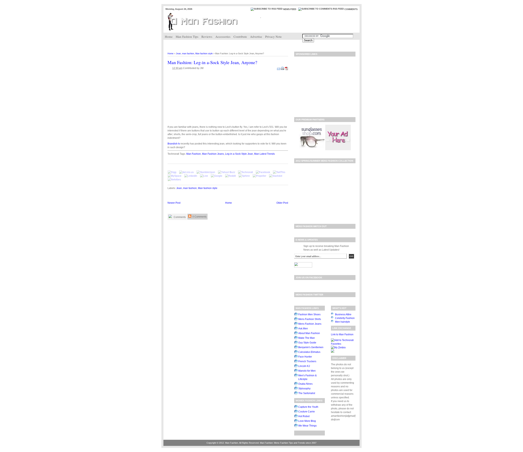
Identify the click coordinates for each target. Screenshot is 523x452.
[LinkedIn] (190, 175)
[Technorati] (245, 172)
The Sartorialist (306, 393)
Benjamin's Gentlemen (310, 347)
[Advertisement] (237, 44)
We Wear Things (307, 425)
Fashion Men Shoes (309, 314)
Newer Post (174, 202)
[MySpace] (174, 175)
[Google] (216, 175)
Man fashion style (204, 53)
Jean (178, 53)
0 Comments (199, 216)
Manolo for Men (307, 370)
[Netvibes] (174, 179)
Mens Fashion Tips (283, 443)
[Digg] (172, 172)
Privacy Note (273, 36)
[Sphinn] (244, 175)
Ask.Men (303, 328)
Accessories (222, 36)
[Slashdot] (275, 175)
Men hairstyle (342, 321)
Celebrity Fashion (345, 318)
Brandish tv (174, 143)
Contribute (240, 36)
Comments (351, 9)
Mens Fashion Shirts (309, 319)
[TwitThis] (279, 172)
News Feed (289, 9)
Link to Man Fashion (342, 334)
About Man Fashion (309, 333)
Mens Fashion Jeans (309, 323)
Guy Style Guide (307, 342)
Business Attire (343, 314)
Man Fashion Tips (187, 36)
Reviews (206, 36)
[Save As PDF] (286, 68)
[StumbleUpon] (206, 172)
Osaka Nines (305, 383)
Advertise (256, 36)
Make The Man (306, 338)
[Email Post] (279, 68)
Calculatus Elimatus (309, 352)
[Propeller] (259, 175)
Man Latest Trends (264, 153)
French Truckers (307, 361)
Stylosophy (304, 388)
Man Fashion (193, 153)
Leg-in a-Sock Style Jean (239, 153)
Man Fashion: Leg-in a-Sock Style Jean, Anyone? (212, 62)
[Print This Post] (283, 68)
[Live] (204, 175)
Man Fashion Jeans (213, 153)
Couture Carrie (306, 411)
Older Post (282, 202)
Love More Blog (307, 421)
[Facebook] (263, 172)
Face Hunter (305, 356)
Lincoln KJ (304, 366)
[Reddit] (230, 175)
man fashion (188, 53)
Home (169, 36)
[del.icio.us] (186, 172)
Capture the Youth (308, 406)
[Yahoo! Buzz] (226, 172)
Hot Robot (304, 416)
